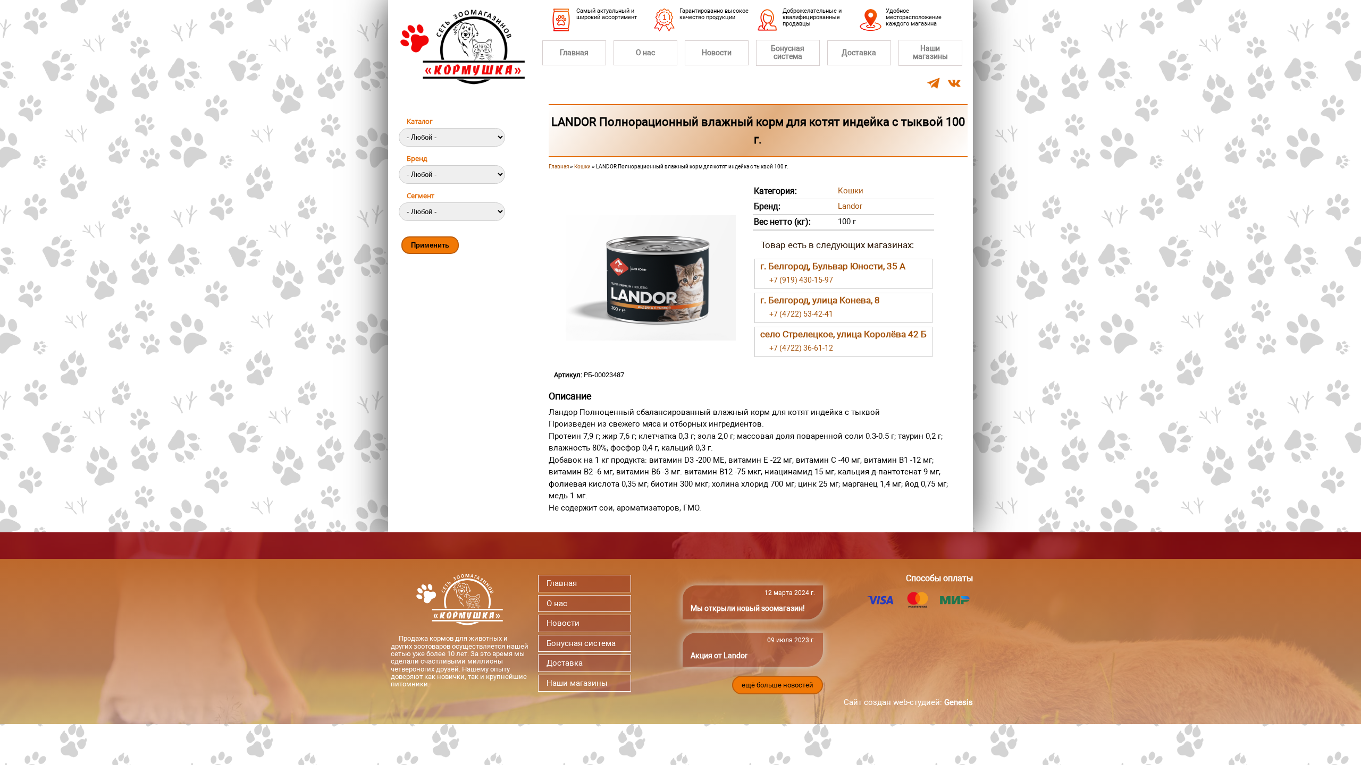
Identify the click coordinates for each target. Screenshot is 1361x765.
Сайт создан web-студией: (908, 702)
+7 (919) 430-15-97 (801, 280)
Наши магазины (930, 52)
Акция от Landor (719, 655)
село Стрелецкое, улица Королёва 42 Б (843, 334)
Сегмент (420, 195)
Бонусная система (787, 52)
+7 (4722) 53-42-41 (801, 314)
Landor (850, 206)
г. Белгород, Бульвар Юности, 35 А (832, 266)
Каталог (420, 121)
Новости (717, 52)
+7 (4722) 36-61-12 (801, 348)
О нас (645, 52)
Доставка (859, 52)
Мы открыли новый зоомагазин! (748, 608)
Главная (574, 52)
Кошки (582, 166)
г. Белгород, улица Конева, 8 (820, 300)
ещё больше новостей (777, 685)
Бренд (417, 158)
